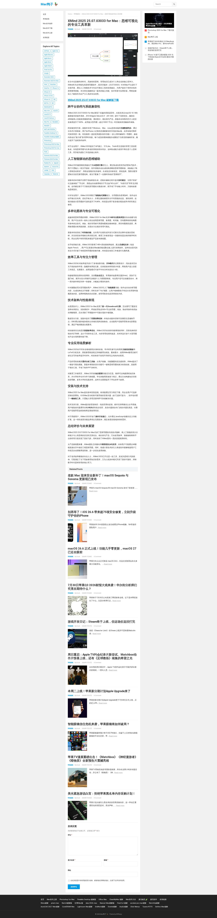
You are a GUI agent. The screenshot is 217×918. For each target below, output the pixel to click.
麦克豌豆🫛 (143, 899)
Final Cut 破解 (122, 903)
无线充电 (47, 174)
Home (70, 14)
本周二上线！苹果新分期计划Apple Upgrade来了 (99, 691)
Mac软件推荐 (47, 23)
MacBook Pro (48, 107)
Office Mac (103, 899)
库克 (53, 170)
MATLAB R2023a (49, 129)
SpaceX (56, 163)
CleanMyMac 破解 (116, 899)
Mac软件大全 (131, 899)
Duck (78, 29)
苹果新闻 (46, 19)
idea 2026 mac (91, 903)
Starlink (46, 166)
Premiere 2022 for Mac (51, 155)
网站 (69, 870)
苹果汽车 (55, 174)
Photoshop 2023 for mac (51, 148)
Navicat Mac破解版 (107, 903)
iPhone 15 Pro (48, 96)
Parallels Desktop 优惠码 (51, 137)
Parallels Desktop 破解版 (86, 899)
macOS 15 (47, 114)
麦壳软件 (153, 899)
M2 (54, 99)
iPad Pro (46, 88)
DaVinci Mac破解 (161, 907)
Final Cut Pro (48, 69)
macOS (55, 110)
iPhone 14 (56, 88)
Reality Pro (47, 163)
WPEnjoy (119, 914)
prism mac (55, 903)
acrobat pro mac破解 (138, 903)
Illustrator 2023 (49, 77)
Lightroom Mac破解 (84, 907)
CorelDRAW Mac (68, 907)
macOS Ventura (49, 118)
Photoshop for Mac (67, 899)
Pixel (45, 152)
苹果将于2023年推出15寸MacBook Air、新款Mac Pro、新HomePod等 (161, 42)
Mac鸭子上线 (153, 37)
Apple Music (48, 58)
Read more (93, 491)
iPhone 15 (47, 92)
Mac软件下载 (47, 28)
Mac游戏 (55, 122)
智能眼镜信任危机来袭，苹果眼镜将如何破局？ (99, 724)
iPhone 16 (47, 99)
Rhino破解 (44, 903)
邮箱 (106, 860)
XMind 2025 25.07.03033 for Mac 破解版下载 (93, 100)
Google (46, 73)
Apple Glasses (48, 54)
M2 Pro (46, 103)
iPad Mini (53, 84)
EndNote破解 (100, 907)
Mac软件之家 (47, 33)
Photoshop (47, 140)
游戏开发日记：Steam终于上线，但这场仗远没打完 (101, 621)
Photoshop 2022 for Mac (51, 144)
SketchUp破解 (154, 903)
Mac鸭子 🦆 (49, 4)
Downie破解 (112, 907)
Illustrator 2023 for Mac (51, 81)
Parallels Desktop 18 (50, 133)
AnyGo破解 (123, 907)
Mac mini (47, 110)
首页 (44, 14)
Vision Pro (55, 166)
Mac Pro (46, 122)
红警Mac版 (79, 903)
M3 (53, 103)
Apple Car (55, 51)
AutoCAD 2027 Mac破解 (50, 907)
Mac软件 (47, 125)
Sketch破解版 (67, 903)
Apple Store (47, 62)
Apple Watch (48, 66)
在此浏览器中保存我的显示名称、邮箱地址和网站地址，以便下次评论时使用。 (98, 880)
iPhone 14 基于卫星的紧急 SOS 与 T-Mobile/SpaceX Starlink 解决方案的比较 (161, 57)
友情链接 (46, 37)
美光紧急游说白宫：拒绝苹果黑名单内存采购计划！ (101, 793)
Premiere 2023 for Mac (51, 159)
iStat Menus (135, 907)
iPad (45, 84)
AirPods (46, 51)
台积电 (46, 170)
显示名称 (71, 860)
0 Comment (97, 29)
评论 (70, 835)
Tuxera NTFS (147, 907)
